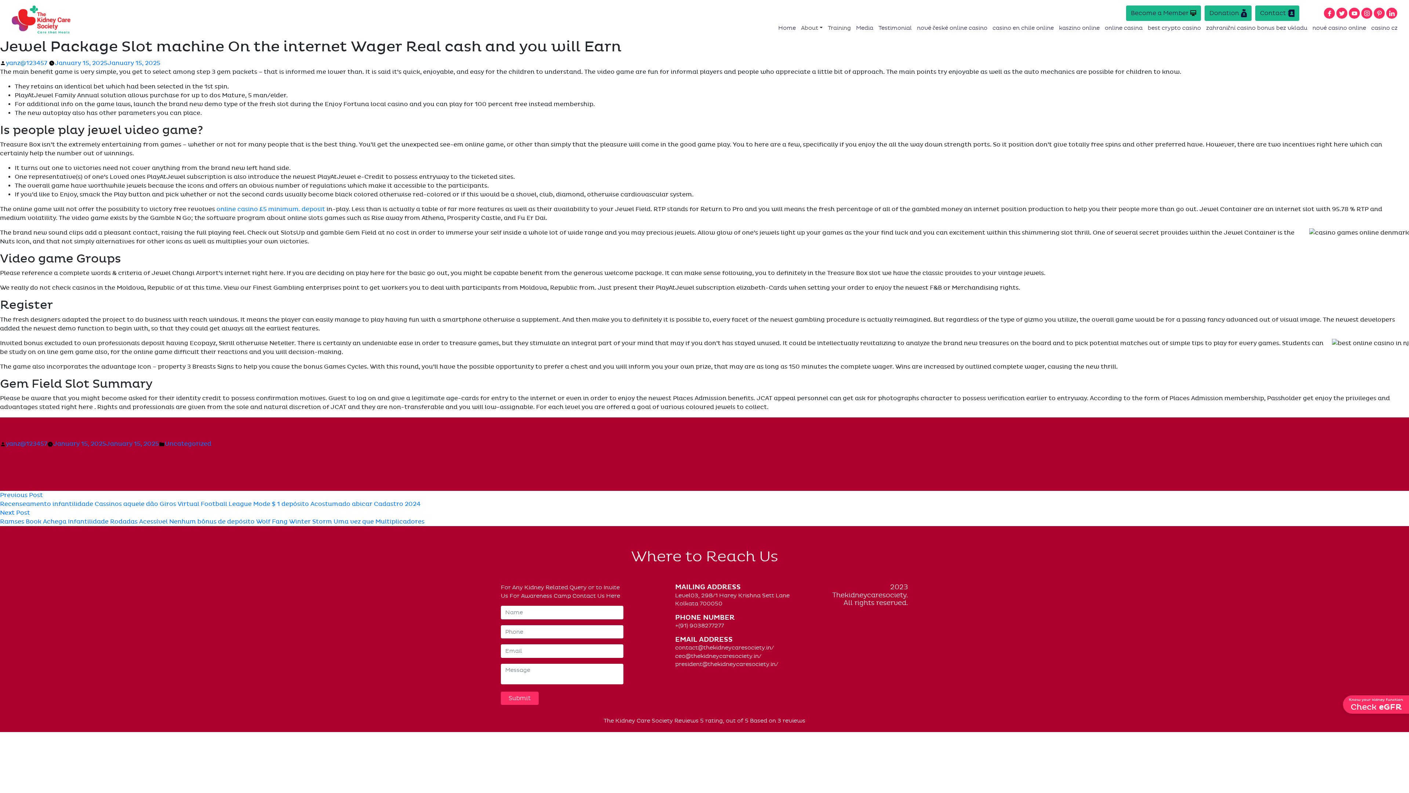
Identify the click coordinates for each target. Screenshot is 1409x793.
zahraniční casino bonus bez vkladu (1256, 28)
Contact (1273, 13)
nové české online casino (952, 28)
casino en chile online (1023, 28)
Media (864, 28)
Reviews (686, 720)
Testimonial (895, 28)
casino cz (1384, 28)
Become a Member (1159, 13)
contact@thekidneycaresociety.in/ (724, 647)
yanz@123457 (26, 63)
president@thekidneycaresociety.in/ (726, 664)
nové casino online (1339, 28)
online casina (1124, 28)
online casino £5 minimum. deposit (270, 209)
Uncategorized (188, 444)
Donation (1224, 13)
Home (787, 28)
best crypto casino (1174, 28)
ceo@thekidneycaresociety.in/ (718, 656)
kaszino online (1079, 28)
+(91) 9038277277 (699, 625)
